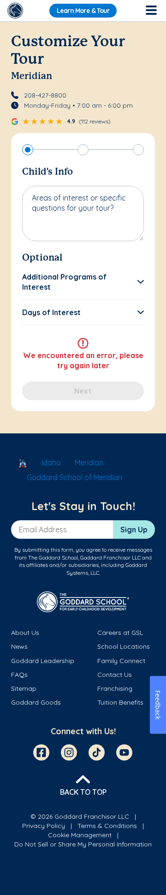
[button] (83, 281)
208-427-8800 (45, 95)
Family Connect (121, 661)
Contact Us (114, 674)
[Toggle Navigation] (151, 10)
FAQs (19, 674)
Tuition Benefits (120, 702)
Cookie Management (80, 835)
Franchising (114, 688)
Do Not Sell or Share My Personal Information (83, 844)
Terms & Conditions (107, 826)
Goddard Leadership (42, 661)
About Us (25, 632)
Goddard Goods (36, 702)
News (19, 646)
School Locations (123, 646)
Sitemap (23, 688)
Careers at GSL (120, 632)
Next (83, 391)
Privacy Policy (43, 826)
